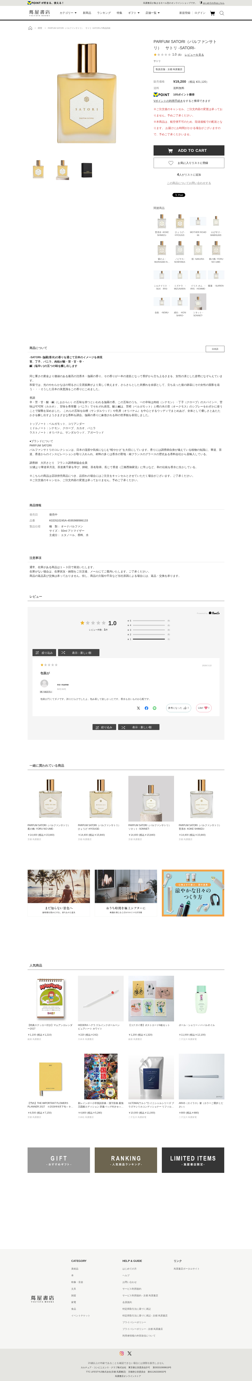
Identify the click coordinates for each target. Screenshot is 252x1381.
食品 (73, 1309)
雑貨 (73, 1295)
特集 (119, 12)
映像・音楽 (77, 1282)
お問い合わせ (129, 1282)
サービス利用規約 (131, 1288)
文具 (73, 1288)
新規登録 (184, 12)
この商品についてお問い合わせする (189, 183)
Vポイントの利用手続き (168, 100)
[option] (87, 93)
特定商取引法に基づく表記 (136, 1309)
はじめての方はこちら (213, 3)
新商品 (87, 12)
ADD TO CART (190, 150)
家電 (73, 1302)
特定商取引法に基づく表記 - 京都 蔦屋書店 (145, 1315)
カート (212, 15)
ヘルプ (126, 1275)
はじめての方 (129, 1268)
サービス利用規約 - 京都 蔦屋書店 (140, 1295)
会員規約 (127, 1302)
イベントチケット (80, 1315)
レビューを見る (194, 54)
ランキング (104, 12)
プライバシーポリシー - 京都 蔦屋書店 (142, 1329)
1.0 (112, 623)
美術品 (74, 1268)
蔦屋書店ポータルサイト (187, 1268)
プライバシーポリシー (134, 1322)
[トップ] (30, 28)
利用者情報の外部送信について (139, 1335)
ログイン (200, 12)
